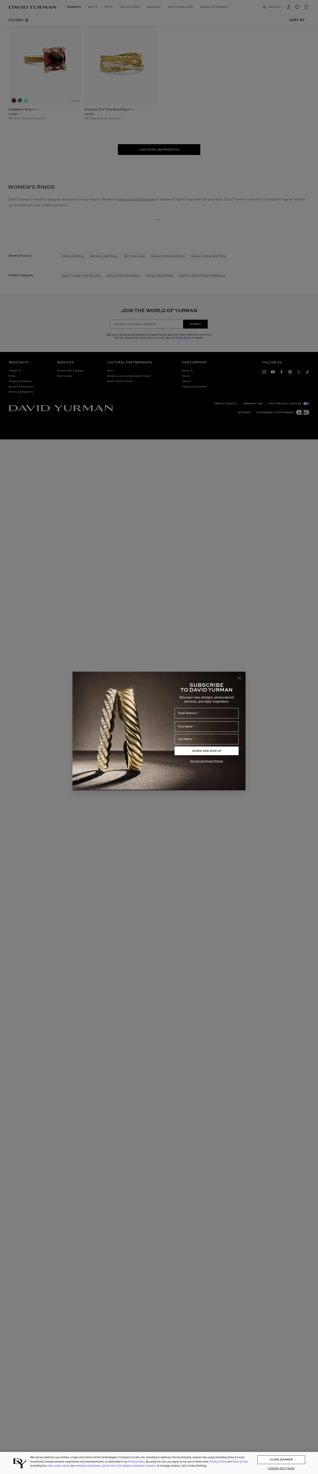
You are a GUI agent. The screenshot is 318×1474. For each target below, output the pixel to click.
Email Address (187, 713)
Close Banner (281, 1459)
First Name (185, 726)
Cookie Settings (281, 1468)
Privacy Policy (136, 1461)
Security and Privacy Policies (206, 761)
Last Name (185, 739)
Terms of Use (240, 1461)
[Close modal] (241, 676)
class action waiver (58, 1466)
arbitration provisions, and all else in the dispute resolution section (115, 1466)
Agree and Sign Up (206, 751)
